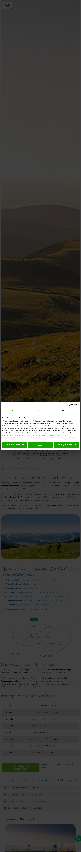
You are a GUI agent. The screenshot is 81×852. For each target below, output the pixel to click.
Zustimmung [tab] (14, 411)
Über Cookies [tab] (67, 411)
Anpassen (39, 445)
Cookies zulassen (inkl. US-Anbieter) (66, 445)
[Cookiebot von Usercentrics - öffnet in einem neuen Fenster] (70, 405)
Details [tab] (40, 411)
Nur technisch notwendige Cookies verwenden (15, 445)
